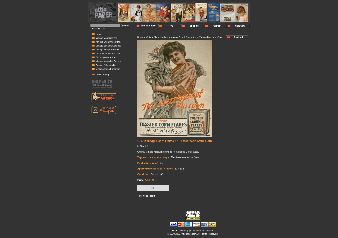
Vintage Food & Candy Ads (183, 37)
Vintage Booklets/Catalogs (108, 46)
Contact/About (197, 230)
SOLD (153, 188)
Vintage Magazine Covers (108, 61)
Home (99, 34)
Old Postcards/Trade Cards (109, 53)
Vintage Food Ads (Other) (211, 37)
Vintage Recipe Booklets (107, 49)
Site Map (184, 230)
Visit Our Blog (102, 74)
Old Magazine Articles (106, 57)
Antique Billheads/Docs (107, 65)
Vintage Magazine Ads (106, 38)
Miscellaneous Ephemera (108, 69)
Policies (209, 230)
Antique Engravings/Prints (108, 42)
